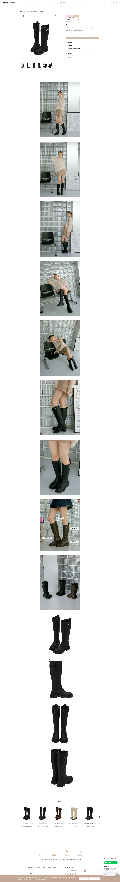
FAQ (44, 867)
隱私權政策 (55, 867)
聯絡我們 (73, 859)
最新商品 (31, 7)
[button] (58, 37)
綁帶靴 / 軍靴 (26, 11)
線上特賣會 (37, 7)
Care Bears (54, 7)
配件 (69, 7)
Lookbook (80, 7)
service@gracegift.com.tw (32, 872)
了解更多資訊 (78, 859)
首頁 (21, 11)
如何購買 (38, 867)
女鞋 (43, 7)
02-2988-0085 (30, 870)
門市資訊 (87, 7)
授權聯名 (74, 7)
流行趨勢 (47, 7)
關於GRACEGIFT (31, 867)
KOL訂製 (61, 7)
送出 (85, 870)
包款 (66, 7)
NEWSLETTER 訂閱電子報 (70, 867)
